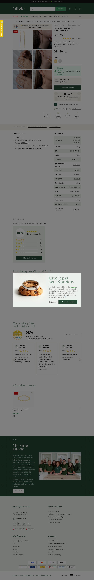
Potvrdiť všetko (68, 302)
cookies (73, 287)
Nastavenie (52, 302)
